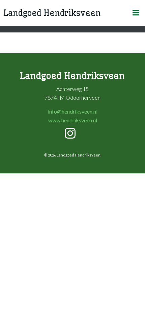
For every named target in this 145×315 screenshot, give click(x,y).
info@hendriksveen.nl (72, 111)
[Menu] (136, 13)
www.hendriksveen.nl (72, 120)
